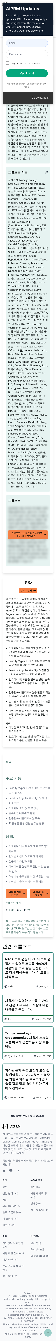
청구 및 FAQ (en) (39, 1209)
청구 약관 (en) (10, 1276)
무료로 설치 (26, 590)
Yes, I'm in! (27, 73)
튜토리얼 (35, 1187)
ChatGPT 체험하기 (38, 893)
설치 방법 (35, 1243)
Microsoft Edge (39, 1255)
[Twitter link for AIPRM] (4, 1170)
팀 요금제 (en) (10, 1218)
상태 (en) (35, 1203)
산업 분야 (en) (10, 1193)
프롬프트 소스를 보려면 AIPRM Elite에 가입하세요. (27, 534)
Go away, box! (40, 97)
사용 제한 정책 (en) (13, 1253)
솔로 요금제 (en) (11, 1212)
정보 (4, 1187)
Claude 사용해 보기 (15, 893)
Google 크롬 (37, 1249)
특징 (4, 1199)
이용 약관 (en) (10, 1259)
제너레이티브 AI (11, 1206)
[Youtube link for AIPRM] (11, 1171)
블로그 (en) (8, 1225)
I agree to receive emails (25, 63)
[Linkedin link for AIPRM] (19, 1171)
